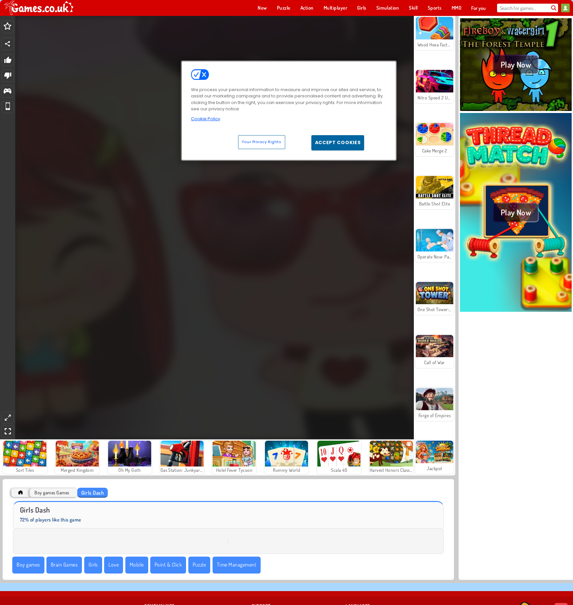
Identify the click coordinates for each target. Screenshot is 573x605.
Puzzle (199, 564)
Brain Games (64, 564)
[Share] (7, 43)
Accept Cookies (338, 142)
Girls (93, 564)
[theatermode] (7, 417)
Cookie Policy (205, 119)
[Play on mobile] (8, 107)
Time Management (236, 564)
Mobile (137, 564)
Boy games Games (51, 492)
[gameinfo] (7, 91)
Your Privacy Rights (262, 141)
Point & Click (168, 564)
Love (113, 564)
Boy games (28, 564)
